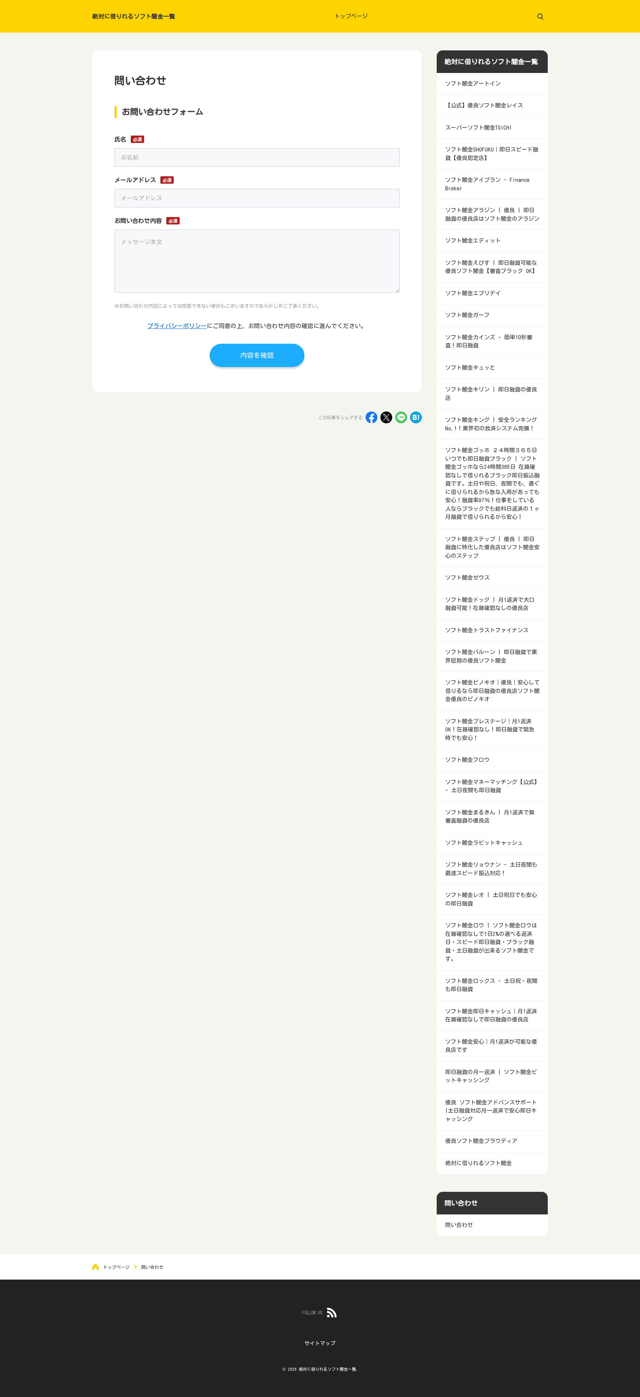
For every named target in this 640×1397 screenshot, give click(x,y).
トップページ (351, 16)
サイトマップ (320, 1343)
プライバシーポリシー (177, 326)
